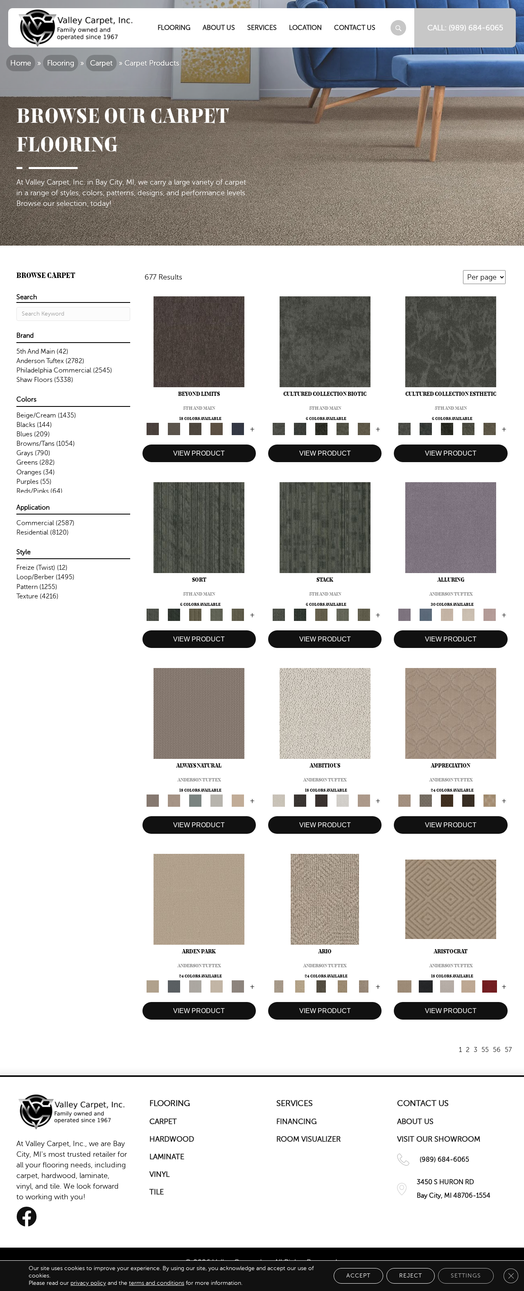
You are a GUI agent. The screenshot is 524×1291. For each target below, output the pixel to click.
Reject (410, 1276)
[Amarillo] (450, 713)
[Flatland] (237, 428)
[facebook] (26, 1216)
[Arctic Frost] (425, 800)
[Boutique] (237, 800)
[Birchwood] (450, 899)
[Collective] (321, 428)
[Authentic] (199, 899)
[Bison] (447, 800)
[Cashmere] (468, 986)
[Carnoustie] (489, 800)
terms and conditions (156, 1283)
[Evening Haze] (237, 986)
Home (20, 63)
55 (485, 1050)
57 (508, 1050)
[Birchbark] (468, 614)
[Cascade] (447, 986)
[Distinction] (364, 428)
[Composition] (342, 428)
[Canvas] (325, 713)
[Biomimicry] (325, 341)
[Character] (300, 428)
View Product (199, 453)
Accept (358, 1276)
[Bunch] (174, 614)
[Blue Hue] (174, 986)
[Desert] (174, 428)
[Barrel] (199, 713)
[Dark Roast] (321, 800)
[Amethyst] (450, 527)
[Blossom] (489, 614)
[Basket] (174, 800)
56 (497, 1050)
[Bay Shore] (342, 986)
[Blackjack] (425, 986)
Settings (466, 1276)
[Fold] (195, 614)
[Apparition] (321, 986)
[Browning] (468, 800)
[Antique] (300, 986)
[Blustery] (216, 800)
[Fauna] (216, 428)
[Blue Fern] (195, 800)
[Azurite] (425, 614)
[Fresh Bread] (364, 800)
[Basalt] (447, 614)
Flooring (60, 63)
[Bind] (199, 527)
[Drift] (216, 986)
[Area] (199, 341)
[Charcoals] (300, 800)
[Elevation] (195, 428)
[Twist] (237, 614)
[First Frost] (342, 800)
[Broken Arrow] (364, 986)
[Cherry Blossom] (489, 986)
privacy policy (88, 1283)
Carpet (101, 63)
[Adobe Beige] (325, 899)
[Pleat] (216, 614)
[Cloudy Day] (195, 986)
